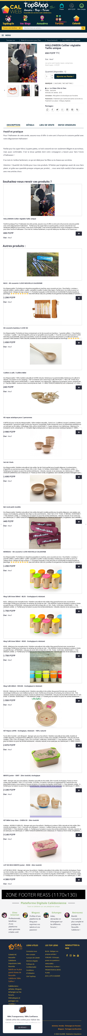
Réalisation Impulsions (73, 1034)
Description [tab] (13, 125)
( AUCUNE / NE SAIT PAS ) (63, 83)
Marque (48, 83)
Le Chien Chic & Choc (58, 88)
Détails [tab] (30, 125)
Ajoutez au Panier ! (65, 76)
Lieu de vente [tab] (46, 125)
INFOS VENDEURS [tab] (67, 125)
